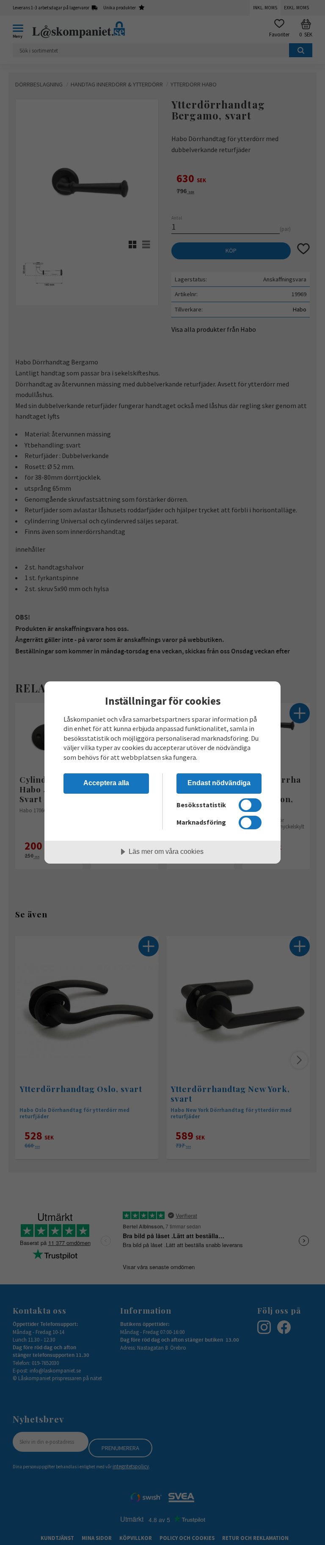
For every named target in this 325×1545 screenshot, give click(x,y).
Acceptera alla (106, 782)
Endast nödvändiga (219, 782)
